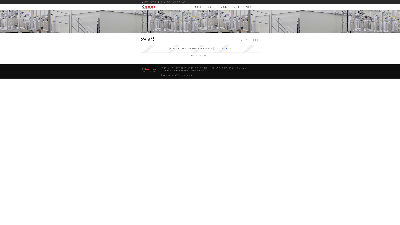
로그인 (154, 2)
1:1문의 (168, 2)
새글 (185, 2)
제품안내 (211, 7)
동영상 (236, 7)
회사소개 (197, 7)
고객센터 (248, 7)
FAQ (160, 2)
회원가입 (146, 2)
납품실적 (224, 7)
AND (229, 48)
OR (223, 48)
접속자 (177, 2)
